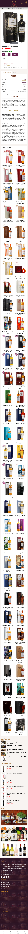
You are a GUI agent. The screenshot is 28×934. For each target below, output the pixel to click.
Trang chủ (2, 8)
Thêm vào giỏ (15, 54)
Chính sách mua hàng (6, 882)
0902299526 (9, 65)
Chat (10, 933)
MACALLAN (24, 79)
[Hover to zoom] (14, 27)
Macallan (11, 8)
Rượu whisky (7, 8)
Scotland (24, 82)
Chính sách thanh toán (6, 884)
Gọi (3, 933)
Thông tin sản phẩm (6, 72)
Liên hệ (3, 888)
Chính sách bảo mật (5, 886)
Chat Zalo (17, 933)
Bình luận (14, 72)
